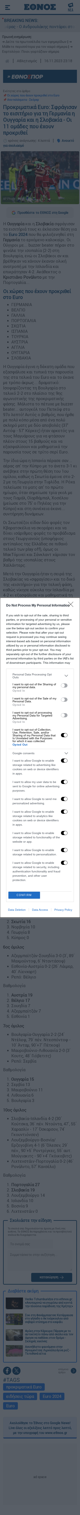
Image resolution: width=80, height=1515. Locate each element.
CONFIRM (24, 895)
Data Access (40, 909)
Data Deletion (17, 909)
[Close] (72, 606)
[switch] (64, 685)
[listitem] (40, 676)
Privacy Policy (63, 909)
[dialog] (40, 758)
